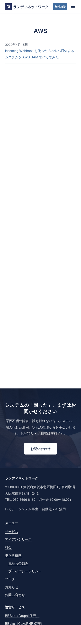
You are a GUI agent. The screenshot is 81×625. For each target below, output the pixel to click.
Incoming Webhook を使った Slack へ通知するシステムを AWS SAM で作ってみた (39, 53)
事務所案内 (13, 555)
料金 (8, 547)
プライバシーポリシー (25, 571)
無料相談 (60, 6)
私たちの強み (18, 563)
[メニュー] (72, 6)
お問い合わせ (40, 448)
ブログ (10, 578)
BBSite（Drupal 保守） (22, 615)
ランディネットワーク (31, 6)
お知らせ (11, 587)
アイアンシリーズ (18, 539)
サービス (11, 531)
